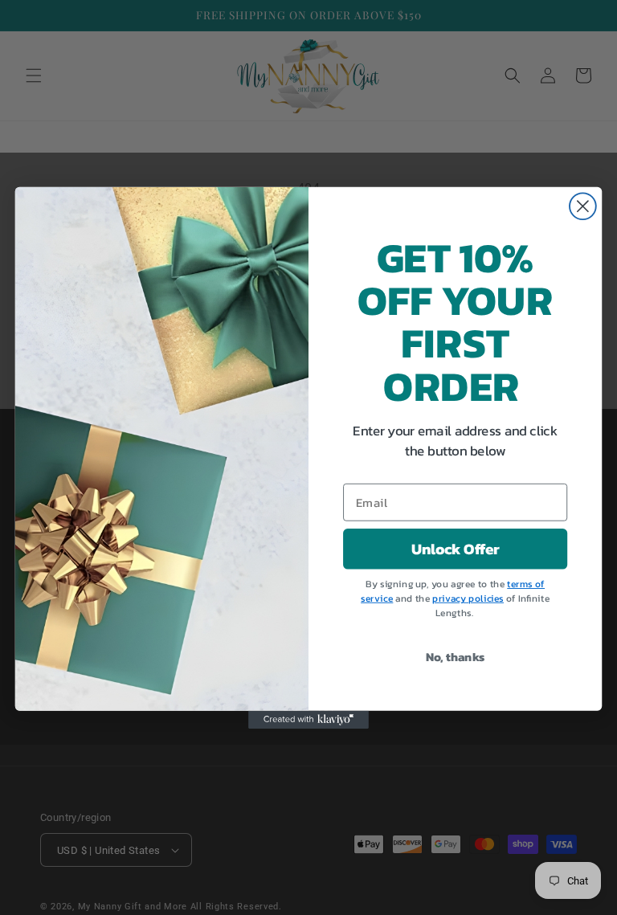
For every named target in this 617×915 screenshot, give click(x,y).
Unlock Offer (455, 548)
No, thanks (455, 656)
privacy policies (468, 598)
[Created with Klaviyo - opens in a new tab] (308, 719)
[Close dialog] (583, 206)
